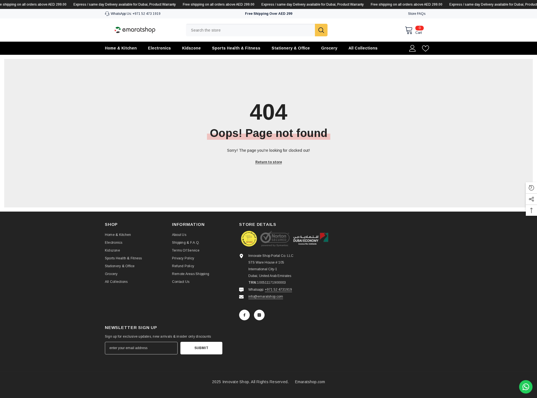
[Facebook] (244, 315)
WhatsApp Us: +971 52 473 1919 (136, 14)
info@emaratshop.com (265, 296)
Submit (201, 348)
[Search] (257, 30)
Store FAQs (416, 14)
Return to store (268, 162)
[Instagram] (259, 315)
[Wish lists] (425, 48)
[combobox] (250, 30)
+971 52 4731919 (278, 290)
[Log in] (412, 48)
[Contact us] (526, 387)
